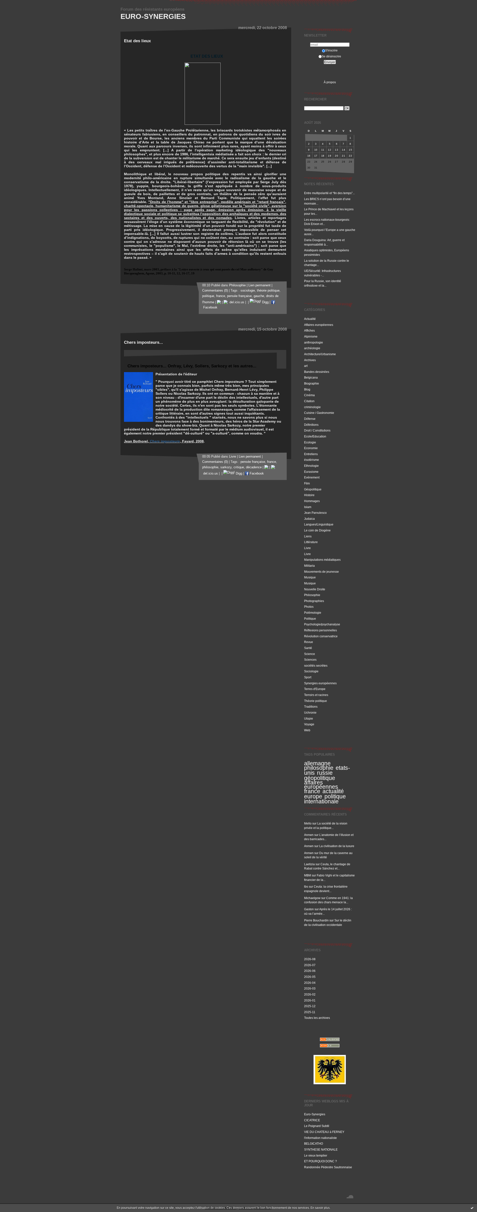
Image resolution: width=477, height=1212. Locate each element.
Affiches (309, 330)
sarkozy (226, 467)
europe (313, 796)
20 (336, 155)
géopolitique (319, 778)
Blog (307, 389)
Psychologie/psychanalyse (322, 624)
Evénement (311, 477)
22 (350, 155)
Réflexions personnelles (320, 630)
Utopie (308, 718)
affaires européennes (321, 784)
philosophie (318, 768)
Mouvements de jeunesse (321, 571)
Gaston (309, 909)
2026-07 (310, 965)
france (312, 791)
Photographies (314, 601)
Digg (265, 302)
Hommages (312, 501)
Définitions (311, 424)
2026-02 (310, 994)
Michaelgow (312, 898)
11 (322, 149)
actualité (333, 791)
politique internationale (325, 799)
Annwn (309, 834)
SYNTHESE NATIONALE (321, 1149)
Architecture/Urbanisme (320, 354)
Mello (308, 823)
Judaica (309, 518)
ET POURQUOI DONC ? (320, 1161)
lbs (306, 886)
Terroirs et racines (316, 694)
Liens (308, 536)
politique (208, 296)
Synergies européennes (320, 683)
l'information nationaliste (320, 1137)
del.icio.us (236, 302)
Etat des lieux (137, 41)
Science (309, 653)
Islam (307, 507)
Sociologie (311, 671)
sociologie (247, 290)
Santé (308, 647)
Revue (308, 642)
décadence (254, 467)
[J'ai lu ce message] (472, 1208)
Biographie (311, 383)
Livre (307, 548)
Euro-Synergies (153, 16)
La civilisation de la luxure (336, 846)
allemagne (317, 763)
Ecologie (310, 442)
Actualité (310, 318)
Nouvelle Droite (314, 589)
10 (316, 149)
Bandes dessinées (316, 371)
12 (329, 149)
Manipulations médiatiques (322, 559)
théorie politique (268, 290)
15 (350, 149)
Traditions (311, 706)
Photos (309, 606)
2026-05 (310, 976)
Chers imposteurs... (143, 342)
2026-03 (310, 988)
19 (329, 155)
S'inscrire (331, 50)
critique (239, 467)
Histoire (309, 495)
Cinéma (309, 395)
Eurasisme (311, 471)
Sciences (310, 659)
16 (309, 155)
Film (307, 483)
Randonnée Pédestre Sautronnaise (328, 1167)
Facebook (256, 473)
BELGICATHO (313, 1143)
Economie (311, 448)
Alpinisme (311, 336)
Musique (310, 577)
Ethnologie (311, 465)
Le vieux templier (315, 1155)
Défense (310, 418)
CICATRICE (312, 1120)
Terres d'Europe (314, 689)
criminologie (312, 407)
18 (322, 155)
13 (336, 149)
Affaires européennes (318, 324)
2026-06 (310, 970)
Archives (310, 360)
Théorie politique (315, 700)
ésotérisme (311, 459)
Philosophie (312, 595)
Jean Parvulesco (315, 512)
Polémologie (312, 612)
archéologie (312, 348)
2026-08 (310, 959)
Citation (309, 401)
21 (343, 155)
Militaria (309, 565)
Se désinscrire (331, 56)
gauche (259, 296)
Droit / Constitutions (317, 430)
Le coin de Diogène (317, 530)
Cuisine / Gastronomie (319, 412)
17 (316, 155)
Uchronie (310, 712)
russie (325, 773)
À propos (330, 82)
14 (343, 149)
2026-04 (310, 982)
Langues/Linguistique (318, 524)
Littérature (311, 542)
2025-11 (309, 1012)
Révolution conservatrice (321, 636)
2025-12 (310, 1006)
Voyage (309, 724)
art (306, 365)
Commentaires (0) (215, 290)
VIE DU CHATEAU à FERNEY (324, 1131)
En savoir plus (320, 1208)
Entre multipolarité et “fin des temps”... (329, 193)
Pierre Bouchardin (316, 920)
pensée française (239, 296)
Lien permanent (259, 285)
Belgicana (311, 377)
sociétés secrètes (315, 665)
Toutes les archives (317, 1017)
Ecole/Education (315, 436)
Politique (310, 618)
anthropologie (313, 342)
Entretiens (311, 454)
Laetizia (309, 864)
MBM (307, 875)
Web (307, 730)
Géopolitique (312, 489)
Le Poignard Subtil (316, 1125)
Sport (307, 677)
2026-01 (310, 1000)
